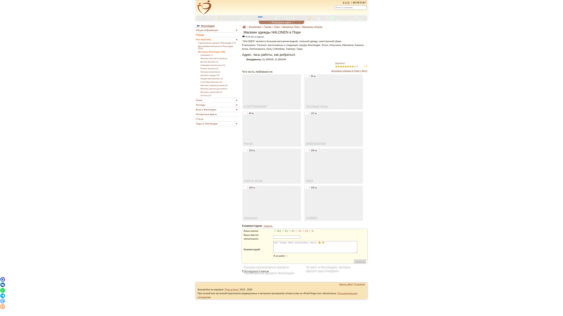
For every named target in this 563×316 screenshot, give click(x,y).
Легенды (200, 105)
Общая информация (207, 30)
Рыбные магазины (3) (209, 68)
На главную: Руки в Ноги (244, 26)
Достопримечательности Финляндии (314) (215, 47)
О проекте (359, 284)
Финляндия (255, 27)
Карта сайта (346, 284)
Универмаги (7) (206, 55)
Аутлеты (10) (205, 95)
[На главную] (204, 7)
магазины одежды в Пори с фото (349, 71)
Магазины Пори (291, 27)
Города (200, 35)
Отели (199, 100)
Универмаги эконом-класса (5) (212, 65)
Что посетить (203, 39)
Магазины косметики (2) (210, 72)
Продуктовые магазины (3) (211, 79)
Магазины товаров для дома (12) (214, 85)
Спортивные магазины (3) (211, 82)
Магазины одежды (312, 27)
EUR (347, 2)
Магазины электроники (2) (211, 92)
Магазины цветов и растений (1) (213, 89)
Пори (277, 27)
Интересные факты (206, 114)
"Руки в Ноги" (231, 289)
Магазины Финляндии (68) (211, 52)
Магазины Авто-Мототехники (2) (213, 58)
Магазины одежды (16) (209, 75)
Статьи (199, 119)
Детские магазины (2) (209, 62)
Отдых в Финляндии (206, 124)
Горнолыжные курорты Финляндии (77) (217, 43)
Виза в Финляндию (206, 110)
